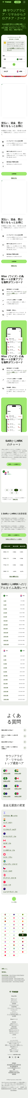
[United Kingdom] (23, 924)
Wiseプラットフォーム (14, 1029)
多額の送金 (14, 1026)
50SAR (5, 616)
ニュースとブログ (14, 1040)
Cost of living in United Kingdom (16, 975)
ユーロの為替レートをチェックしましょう (15, 49)
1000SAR (5, 632)
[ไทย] (23, 948)
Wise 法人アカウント (14, 1031)
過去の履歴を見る (14, 576)
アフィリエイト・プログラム (14, 1008)
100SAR (5, 620)
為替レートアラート (13, 1049)
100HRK (5, 675)
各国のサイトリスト (13, 1071)
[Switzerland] (14, 918)
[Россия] (23, 945)
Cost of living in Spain (7, 981)
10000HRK (6, 699)
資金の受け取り (13, 1028)
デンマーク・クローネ (9, 878)
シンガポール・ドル (9, 850)
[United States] (14, 952)
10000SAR (6, 644)
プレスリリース (13, 1001)
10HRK (5, 663)
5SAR (4, 604)
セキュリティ (14, 1000)
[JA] (14, 935)
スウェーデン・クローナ (10, 864)
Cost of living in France (19, 979)
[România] (14, 945)
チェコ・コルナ (7, 871)
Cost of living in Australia (7, 978)
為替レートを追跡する (14, 464)
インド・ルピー (7, 822)
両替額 (4, 67)
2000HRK (5, 691)
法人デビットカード (13, 1032)
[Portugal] (23, 941)
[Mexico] (23, 938)
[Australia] (14, 914)
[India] (23, 931)
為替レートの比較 (14, 1051)
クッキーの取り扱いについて (14, 1067)
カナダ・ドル (7, 843)
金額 (4, 55)
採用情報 (14, 1003)
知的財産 (14, 1074)
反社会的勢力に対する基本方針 (14, 1064)
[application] (13, 481)
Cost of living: (5, 975)
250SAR (5, 624)
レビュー (14, 1011)
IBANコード (14, 1048)
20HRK (5, 667)
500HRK (5, 683)
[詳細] (8, 552)
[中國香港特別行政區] (14, 955)
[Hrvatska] (14, 928)
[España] (23, 921)
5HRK (4, 659)
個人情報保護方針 (14, 1066)
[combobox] (20, 59)
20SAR (5, 612)
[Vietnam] (23, 952)
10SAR (5, 608)
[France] (14, 924)
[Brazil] (23, 914)
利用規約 (14, 1063)
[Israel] (14, 931)
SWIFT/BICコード (14, 1046)
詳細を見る (14, 178)
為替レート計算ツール (14, 1043)
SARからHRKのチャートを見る (14, 539)
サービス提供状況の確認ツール (14, 1014)
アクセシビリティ (14, 1012)
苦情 (14, 1069)
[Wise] (7, 2)
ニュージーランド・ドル (10, 891)
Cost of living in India (19, 978)
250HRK (5, 679)
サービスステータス (13, 1005)
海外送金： (4, 972)
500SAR (5, 628)
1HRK (4, 656)
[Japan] (23, 935)
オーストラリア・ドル (9, 836)
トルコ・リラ (7, 885)
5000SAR (5, 640)
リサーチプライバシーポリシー (14, 1041)
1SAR (4, 601)
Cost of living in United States (8, 976)
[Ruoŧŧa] (14, 948)
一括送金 (14, 1034)
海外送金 (14, 1021)
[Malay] (14, 938)
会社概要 (14, 1016)
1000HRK (5, 687)
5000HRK (5, 695)
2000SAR (5, 636)
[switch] (14, 64)
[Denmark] (14, 921)
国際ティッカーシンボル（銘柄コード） (14, 1045)
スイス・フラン (7, 857)
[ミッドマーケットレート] (19, 37)
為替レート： (5, 968)
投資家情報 (14, 1006)
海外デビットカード (13, 1025)
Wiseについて (14, 998)
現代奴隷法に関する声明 (13, 1072)
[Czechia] (23, 918)
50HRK (5, 671)
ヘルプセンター (13, 1009)
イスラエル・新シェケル (10, 815)
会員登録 (17, 2)
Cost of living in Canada (18, 981)
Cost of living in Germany (7, 979)
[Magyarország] (23, 928)
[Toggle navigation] (24, 2)
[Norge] (14, 941)
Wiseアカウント (14, 1023)
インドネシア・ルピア (9, 829)
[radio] (7, 490)
